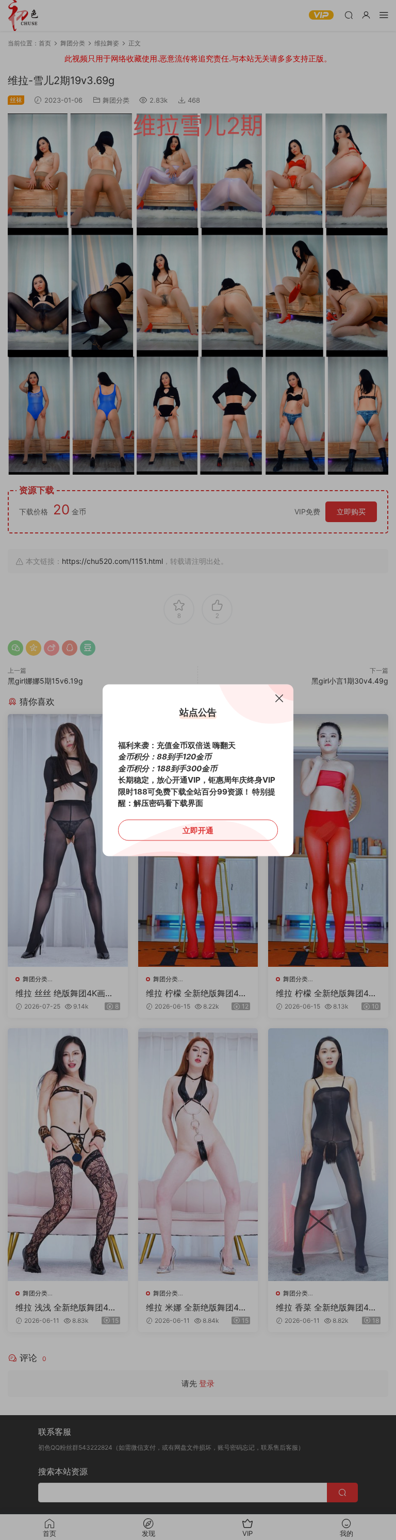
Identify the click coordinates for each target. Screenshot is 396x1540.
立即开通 (198, 830)
